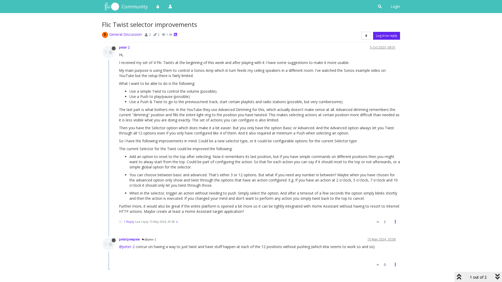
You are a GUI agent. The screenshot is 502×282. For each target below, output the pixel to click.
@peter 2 (150, 239)
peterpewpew (129, 239)
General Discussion (125, 34)
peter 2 (124, 47)
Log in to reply (386, 35)
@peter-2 (127, 246)
